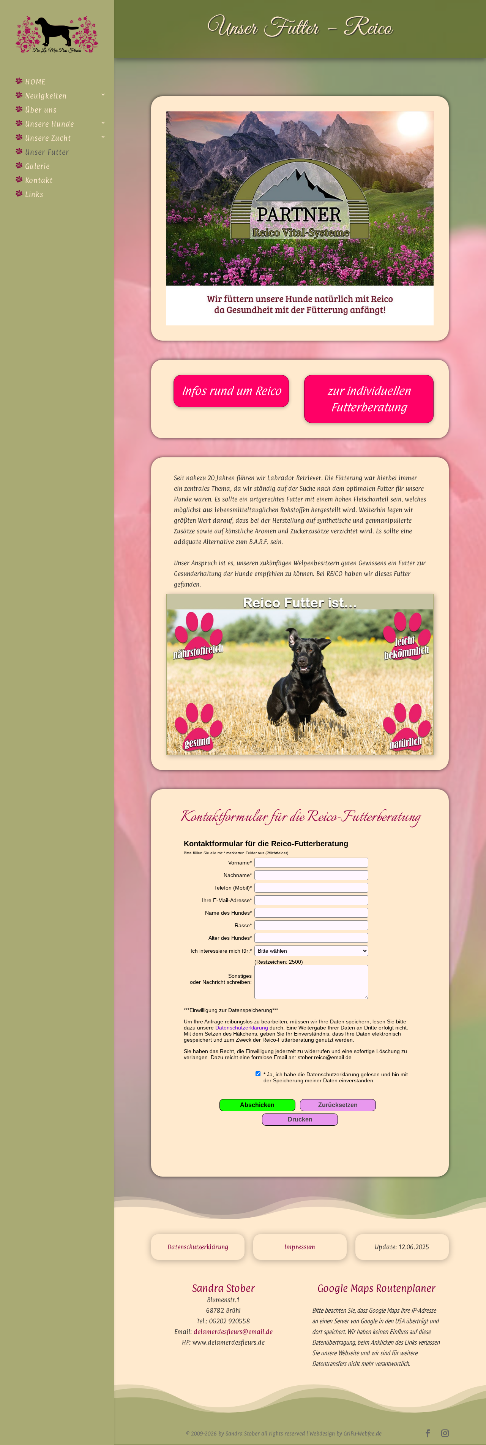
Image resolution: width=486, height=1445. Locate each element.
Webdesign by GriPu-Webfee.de (345, 1433)
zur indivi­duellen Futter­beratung (368, 399)
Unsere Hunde (48, 124)
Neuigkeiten (45, 96)
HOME (34, 82)
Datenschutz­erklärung (197, 1247)
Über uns (40, 110)
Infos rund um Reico (231, 391)
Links (33, 194)
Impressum (299, 1247)
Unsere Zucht (47, 138)
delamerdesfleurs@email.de (233, 1332)
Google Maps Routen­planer (376, 1288)
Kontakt (38, 180)
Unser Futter (46, 152)
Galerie (36, 166)
